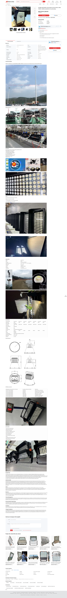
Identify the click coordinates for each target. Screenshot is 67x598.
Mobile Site (50, 592)
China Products (18, 592)
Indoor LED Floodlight (25, 582)
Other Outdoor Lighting (18, 582)
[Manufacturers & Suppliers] (10, 1)
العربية (37, 593)
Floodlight (7, 582)
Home (6, 5)
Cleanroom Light (22, 574)
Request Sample (53, 17)
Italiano (29, 593)
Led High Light (38, 586)
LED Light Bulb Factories (15, 586)
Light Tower (35, 574)
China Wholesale (30, 592)
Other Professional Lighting (50, 574)
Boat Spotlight (7, 574)
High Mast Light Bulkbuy (28, 588)
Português (21, 593)
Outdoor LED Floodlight (33, 582)
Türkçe (48, 593)
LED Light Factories (8, 586)
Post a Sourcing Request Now (27, 530)
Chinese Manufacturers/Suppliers (24, 592)
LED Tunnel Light (12, 582)
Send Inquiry (44, 15)
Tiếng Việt (51, 593)
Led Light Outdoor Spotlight (9, 588)
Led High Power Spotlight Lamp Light (19, 588)
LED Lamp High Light (43, 586)
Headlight (21, 571)
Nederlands (35, 593)
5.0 (51, 42)
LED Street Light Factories (23, 586)
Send (11, 530)
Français (23, 593)
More (6, 575)
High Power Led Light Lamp (51, 586)
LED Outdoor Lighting (14, 5)
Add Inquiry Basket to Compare (21, 32)
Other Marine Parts (8, 571)
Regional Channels (43, 592)
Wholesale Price (34, 592)
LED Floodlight (18, 5)
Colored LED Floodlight (40, 582)
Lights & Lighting (9, 5)
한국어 (39, 593)
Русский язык (26, 593)
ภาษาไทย (46, 593)
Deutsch (32, 593)
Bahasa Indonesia (55, 593)
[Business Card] (60, 44)
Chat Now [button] (56, 15)
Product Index (46, 592)
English (15, 593)
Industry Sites (38, 592)
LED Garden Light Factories (31, 586)
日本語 (42, 593)
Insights (53, 592)
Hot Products (14, 592)
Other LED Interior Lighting (37, 571)
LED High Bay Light (49, 571)
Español (18, 593)
